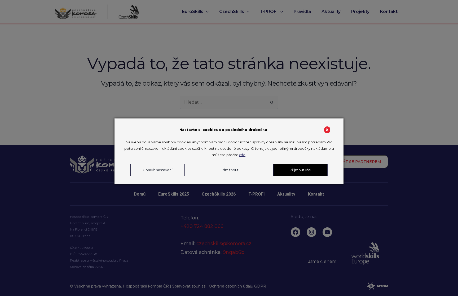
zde (242, 155)
